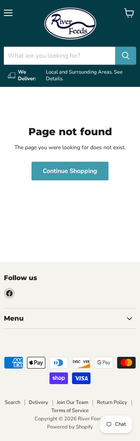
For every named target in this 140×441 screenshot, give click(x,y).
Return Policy (112, 402)
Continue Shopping (70, 171)
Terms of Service (70, 410)
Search (12, 402)
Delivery (38, 402)
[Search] (125, 56)
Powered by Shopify (70, 426)
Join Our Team (72, 402)
